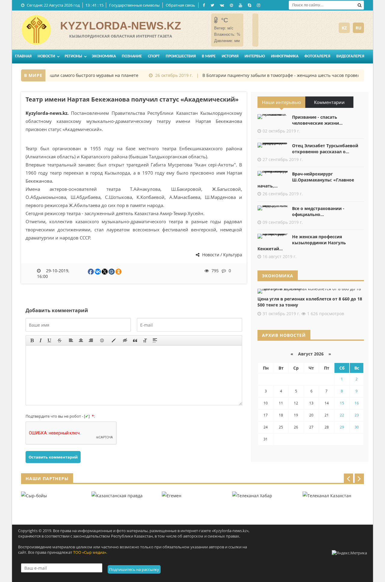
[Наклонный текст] (40, 340)
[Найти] (359, 4)
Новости (46, 56)
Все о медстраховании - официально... (318, 211)
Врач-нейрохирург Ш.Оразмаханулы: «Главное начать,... (305, 180)
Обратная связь (180, 5)
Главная (23, 56)
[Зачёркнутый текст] (59, 340)
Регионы (73, 56)
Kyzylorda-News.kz (120, 26)
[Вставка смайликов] (102, 340)
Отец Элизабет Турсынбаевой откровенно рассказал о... (325, 148)
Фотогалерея (317, 56)
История (230, 56)
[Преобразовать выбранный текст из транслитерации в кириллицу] (145, 340)
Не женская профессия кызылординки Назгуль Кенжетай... (301, 242)
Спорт (154, 56)
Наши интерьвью (281, 102)
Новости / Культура (221, 254)
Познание (132, 56)
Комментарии (329, 102)
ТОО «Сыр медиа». (90, 552)
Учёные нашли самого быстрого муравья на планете (78, 75)
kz (344, 28)
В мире (209, 56)
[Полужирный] (32, 340)
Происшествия (181, 56)
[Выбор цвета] (114, 340)
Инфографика (284, 56)
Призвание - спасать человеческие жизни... (317, 120)
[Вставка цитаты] (135, 340)
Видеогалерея (350, 56)
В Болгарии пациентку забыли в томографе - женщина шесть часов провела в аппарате (290, 75)
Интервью (255, 56)
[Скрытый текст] (125, 340)
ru (359, 28)
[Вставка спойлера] (155, 340)
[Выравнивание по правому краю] (91, 340)
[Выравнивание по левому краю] (71, 340)
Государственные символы (134, 5)
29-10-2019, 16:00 (53, 273)
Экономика (104, 56)
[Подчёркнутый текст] (50, 340)
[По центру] (81, 340)
